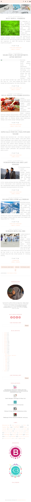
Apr (6, 366)
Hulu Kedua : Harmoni (15, 18)
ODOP (20, 434)
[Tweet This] (14, 46)
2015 (5, 347)
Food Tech (18, 126)
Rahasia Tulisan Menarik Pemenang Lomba (15, 411)
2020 (5, 339)
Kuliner (27, 432)
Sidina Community (8, 438)
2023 (5, 335)
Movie (14, 434)
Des (6, 354)
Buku (17, 156)
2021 (5, 338)
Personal (7, 436)
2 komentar (15, 260)
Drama (18, 193)
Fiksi (27, 431)
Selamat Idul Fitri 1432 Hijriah (15, 199)
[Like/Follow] (11, 318)
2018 (5, 342)
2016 (5, 345)
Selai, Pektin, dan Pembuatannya (15, 95)
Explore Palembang (19, 430)
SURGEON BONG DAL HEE (15, 231)
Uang (22, 438)
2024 (5, 334)
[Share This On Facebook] (12, 46)
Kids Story (21, 432)
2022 (5, 337)
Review (13, 436)
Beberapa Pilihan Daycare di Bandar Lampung (15, 417)
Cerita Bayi (5, 427)
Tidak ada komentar (15, 47)
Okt (6, 358)
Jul (6, 362)
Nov (6, 356)
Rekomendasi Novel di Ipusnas (15, 404)
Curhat (18, 49)
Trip (18, 438)
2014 (5, 348)
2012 (5, 351)
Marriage (7, 434)
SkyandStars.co (21, 500)
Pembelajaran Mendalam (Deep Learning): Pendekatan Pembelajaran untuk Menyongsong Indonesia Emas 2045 (15, 391)
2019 (5, 341)
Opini (27, 434)
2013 (5, 349)
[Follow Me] (14, 318)
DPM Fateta (18, 429)
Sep (6, 359)
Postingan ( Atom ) (12, 273)
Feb (6, 368)
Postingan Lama (25, 267)
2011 (5, 352)
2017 (5, 344)
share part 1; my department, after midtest (15, 56)
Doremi (11, 429)
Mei (6, 365)
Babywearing (5, 425)
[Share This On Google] (18, 46)
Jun (6, 363)
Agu (6, 361)
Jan (6, 369)
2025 (5, 332)
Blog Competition (16, 425)
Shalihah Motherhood (24, 436)
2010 (5, 370)
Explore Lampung (7, 430)
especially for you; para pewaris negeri (15, 133)
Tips (15, 438)
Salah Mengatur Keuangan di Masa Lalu (15, 398)
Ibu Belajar (14, 432)
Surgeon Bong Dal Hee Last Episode (16, 163)
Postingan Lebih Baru (8, 267)
